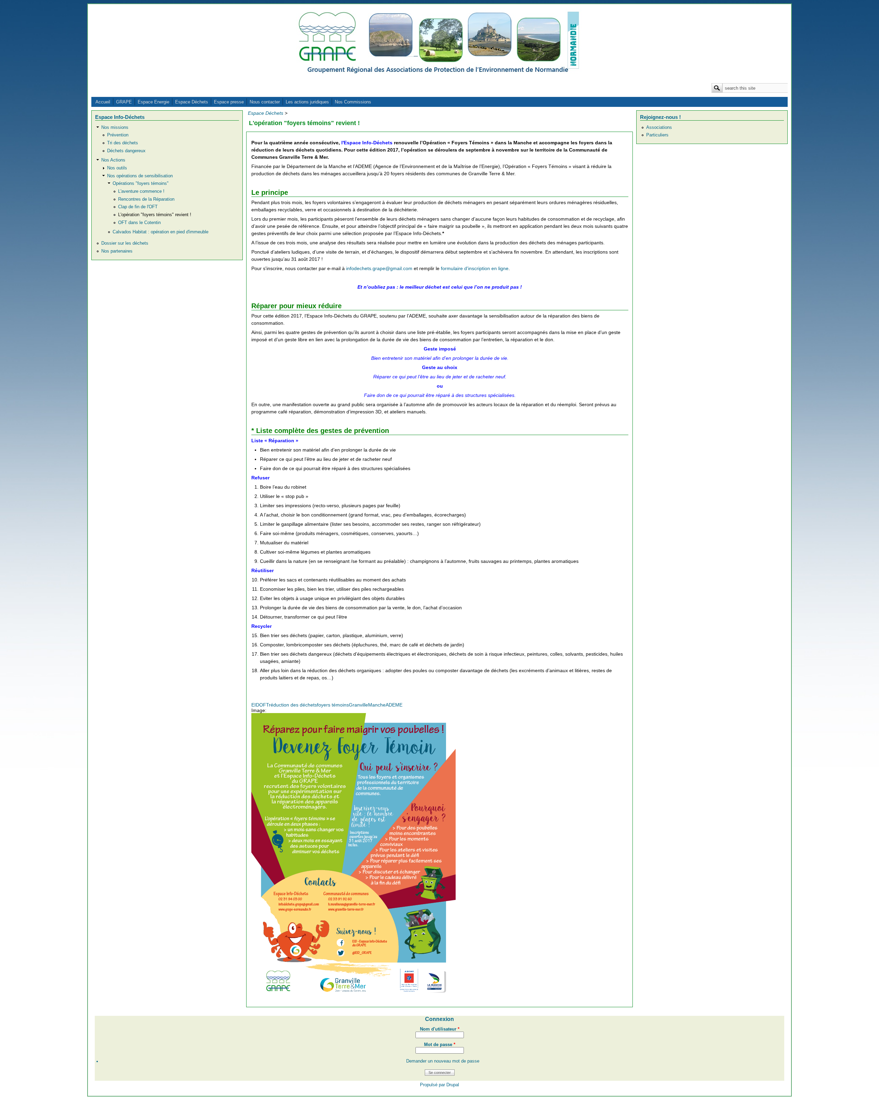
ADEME (394, 705)
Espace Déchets (191, 101)
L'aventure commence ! (141, 191)
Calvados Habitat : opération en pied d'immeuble (160, 232)
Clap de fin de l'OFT (138, 206)
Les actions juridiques (307, 101)
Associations (659, 127)
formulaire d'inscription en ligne (475, 268)
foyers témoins (333, 705)
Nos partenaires (117, 251)
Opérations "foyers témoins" (141, 183)
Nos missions (114, 127)
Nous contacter (265, 101)
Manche (377, 705)
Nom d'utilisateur (439, 1029)
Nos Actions (113, 160)
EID (255, 705)
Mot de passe (439, 1044)
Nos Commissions (353, 101)
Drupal (452, 1084)
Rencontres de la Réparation (146, 199)
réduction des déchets (293, 705)
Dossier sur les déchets (124, 243)
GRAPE (124, 101)
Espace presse (229, 101)
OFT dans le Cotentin (139, 222)
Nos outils (117, 168)
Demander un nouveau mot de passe (442, 1061)
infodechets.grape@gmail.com (379, 268)
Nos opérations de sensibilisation (140, 176)
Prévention (117, 135)
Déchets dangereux (126, 150)
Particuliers (657, 135)
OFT (264, 705)
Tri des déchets (122, 143)
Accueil (102, 101)
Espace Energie (153, 101)
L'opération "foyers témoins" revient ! (154, 214)
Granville (358, 705)
